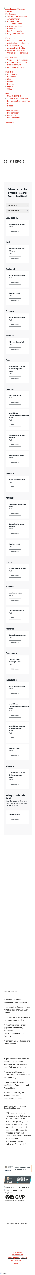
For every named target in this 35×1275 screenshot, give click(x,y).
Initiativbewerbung (14, 26)
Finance (10, 79)
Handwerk (11, 82)
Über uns (9, 94)
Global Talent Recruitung (17, 53)
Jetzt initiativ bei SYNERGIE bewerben (17, 925)
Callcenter (11, 77)
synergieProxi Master (16, 50)
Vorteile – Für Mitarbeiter (17, 60)
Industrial (11, 84)
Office (9, 89)
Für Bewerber (11, 14)
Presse (10, 106)
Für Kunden (10, 38)
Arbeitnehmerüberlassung (18, 43)
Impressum (17, 1252)
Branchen (9, 72)
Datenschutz (17, 1255)
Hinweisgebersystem (17, 1258)
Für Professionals (14, 31)
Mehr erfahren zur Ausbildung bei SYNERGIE (17, 971)
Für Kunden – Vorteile (16, 41)
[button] (17, 1273)
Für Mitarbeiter (11, 57)
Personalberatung (14, 45)
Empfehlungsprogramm (17, 62)
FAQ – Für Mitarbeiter (16, 67)
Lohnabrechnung (14, 65)
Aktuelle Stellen (13, 19)
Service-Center (11, 110)
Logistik (10, 86)
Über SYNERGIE (14, 96)
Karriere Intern (13, 21)
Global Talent (12, 29)
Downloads (17, 1263)
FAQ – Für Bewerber (15, 34)
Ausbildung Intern (14, 24)
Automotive (12, 74)
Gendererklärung (18, 1260)
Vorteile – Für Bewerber (17, 16)
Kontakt (8, 12)
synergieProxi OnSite (16, 48)
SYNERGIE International (17, 98)
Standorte (9, 122)
